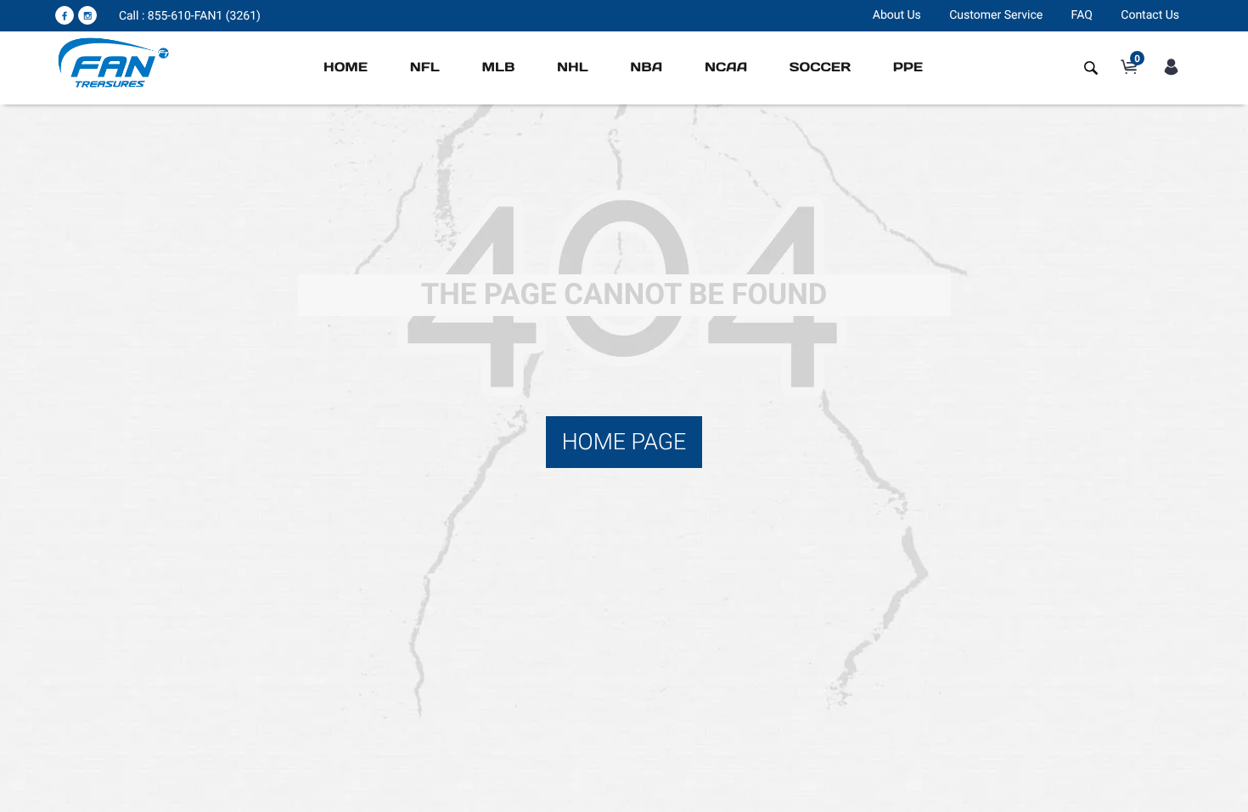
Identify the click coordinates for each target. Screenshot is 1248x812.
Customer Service (996, 15)
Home (345, 67)
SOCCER (820, 67)
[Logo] (114, 62)
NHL (572, 67)
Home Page (624, 441)
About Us (897, 15)
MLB (497, 67)
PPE (908, 67)
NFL (425, 67)
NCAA (726, 67)
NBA (646, 67)
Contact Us (1150, 15)
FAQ (1082, 15)
